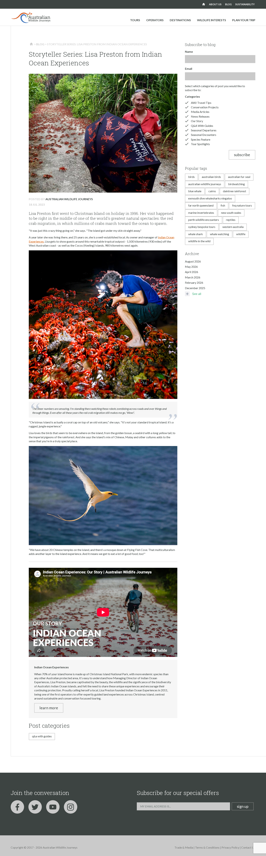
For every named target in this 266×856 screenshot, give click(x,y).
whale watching (219, 234)
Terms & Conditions (207, 847)
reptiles (230, 219)
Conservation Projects (205, 107)
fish (223, 205)
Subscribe (242, 154)
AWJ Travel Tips (201, 102)
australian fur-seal (239, 176)
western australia (233, 226)
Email (188, 68)
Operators (155, 20)
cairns (212, 191)
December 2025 (195, 288)
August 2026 (193, 261)
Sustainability (245, 4)
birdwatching (236, 184)
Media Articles (200, 111)
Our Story (197, 121)
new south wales (231, 212)
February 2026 (194, 282)
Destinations (180, 20)
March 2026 (192, 277)
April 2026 (191, 272)
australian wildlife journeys (204, 184)
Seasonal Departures (203, 130)
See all (196, 293)
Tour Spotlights (200, 144)
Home (203, 4)
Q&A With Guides (42, 736)
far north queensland (201, 205)
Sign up (242, 806)
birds (191, 176)
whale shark (195, 234)
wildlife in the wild (199, 241)
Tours (135, 20)
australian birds (211, 176)
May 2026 (191, 266)
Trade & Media (183, 847)
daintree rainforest (234, 191)
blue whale (194, 191)
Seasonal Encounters (203, 134)
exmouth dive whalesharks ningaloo (210, 198)
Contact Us (248, 847)
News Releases (200, 116)
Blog (228, 4)
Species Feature (200, 139)
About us (215, 4)
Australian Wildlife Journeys (69, 199)
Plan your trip (243, 20)
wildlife (240, 234)
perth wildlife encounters (203, 219)
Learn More (48, 707)
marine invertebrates (201, 212)
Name (189, 51)
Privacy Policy (230, 847)
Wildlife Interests (211, 20)
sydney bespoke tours (201, 226)
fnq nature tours (242, 205)
